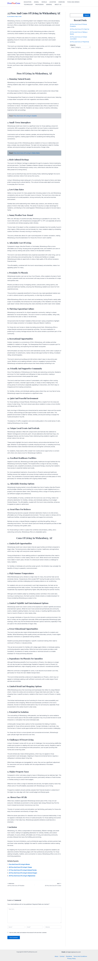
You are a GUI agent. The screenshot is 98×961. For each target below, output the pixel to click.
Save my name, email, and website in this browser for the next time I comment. (28, 932)
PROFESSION (39, 4)
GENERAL (49, 4)
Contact (62, 956)
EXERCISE (62, 2)
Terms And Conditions (80, 956)
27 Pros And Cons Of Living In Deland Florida (23, 870)
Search (87, 15)
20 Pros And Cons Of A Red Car (79, 29)
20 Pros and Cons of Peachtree (79, 42)
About (56, 956)
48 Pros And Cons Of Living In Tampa (20, 867)
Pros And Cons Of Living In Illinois (19, 864)
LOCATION (52, 2)
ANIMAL (36, 2)
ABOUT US (58, 4)
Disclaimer (69, 956)
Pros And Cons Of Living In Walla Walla (26, 153)
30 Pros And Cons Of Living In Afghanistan (22, 876)
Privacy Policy (71, 958)
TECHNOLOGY (28, 4)
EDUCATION (27, 2)
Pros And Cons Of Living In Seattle (25, 116)
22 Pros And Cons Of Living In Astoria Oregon (23, 873)
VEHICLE (44, 2)
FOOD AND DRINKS (73, 2)
